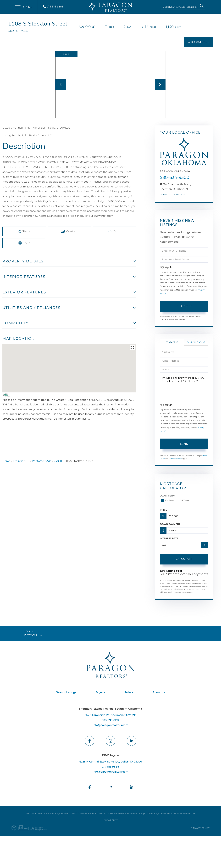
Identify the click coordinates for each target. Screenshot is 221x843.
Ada (49, 461)
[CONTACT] (198, 42)
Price (163, 509)
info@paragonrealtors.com (110, 725)
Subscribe (184, 306)
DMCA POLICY (111, 820)
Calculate (184, 558)
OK (27, 461)
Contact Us (165, 194)
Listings (18, 461)
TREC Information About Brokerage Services (47, 813)
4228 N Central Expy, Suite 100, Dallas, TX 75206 (110, 761)
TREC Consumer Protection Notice (88, 813)
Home (6, 461)
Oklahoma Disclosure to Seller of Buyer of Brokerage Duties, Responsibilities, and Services (151, 813)
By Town (30, 635)
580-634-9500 (174, 177)
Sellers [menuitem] (128, 692)
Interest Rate (169, 538)
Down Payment (170, 524)
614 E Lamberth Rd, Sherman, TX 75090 (110, 715)
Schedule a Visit (196, 342)
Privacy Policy (200, 828)
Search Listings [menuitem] (66, 692)
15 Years (185, 500)
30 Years (169, 500)
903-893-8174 (110, 720)
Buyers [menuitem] (100, 692)
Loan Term (167, 495)
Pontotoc (38, 461)
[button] (202, 6)
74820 (58, 461)
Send (184, 443)
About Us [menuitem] (159, 692)
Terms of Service (175, 459)
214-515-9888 (55, 6)
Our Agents (179, 194)
